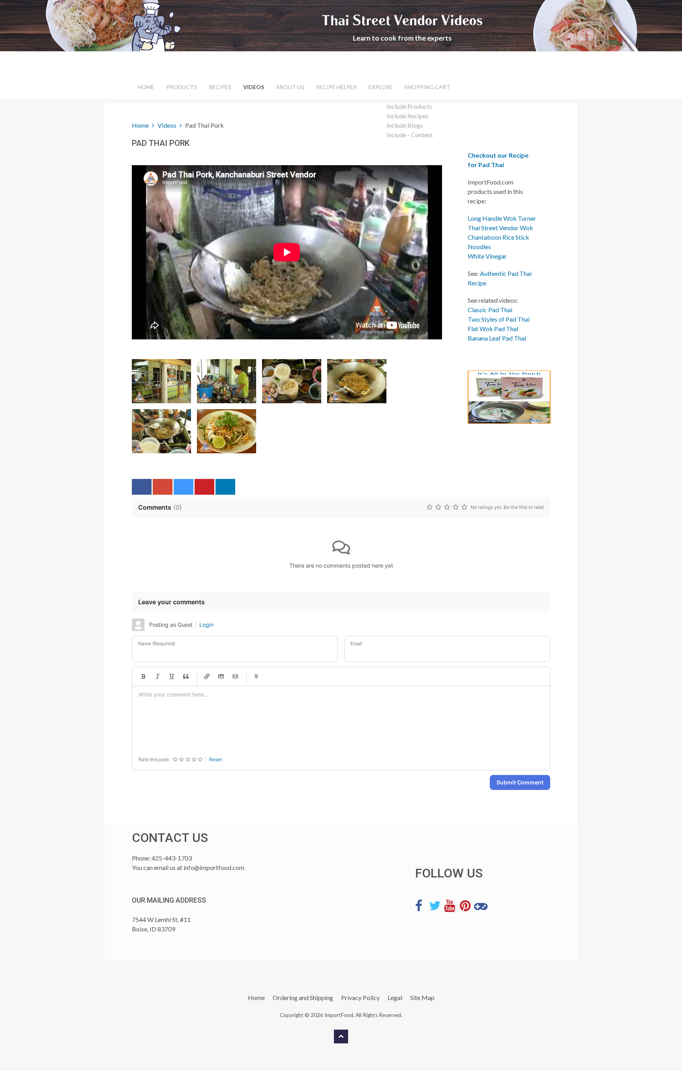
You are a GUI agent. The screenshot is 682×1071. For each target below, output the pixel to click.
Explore (381, 87)
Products (181, 87)
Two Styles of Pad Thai (499, 319)
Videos (253, 87)
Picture (221, 676)
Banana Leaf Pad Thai (497, 338)
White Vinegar (487, 256)
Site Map (422, 997)
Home (146, 87)
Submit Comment (520, 782)
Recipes (220, 87)
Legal (395, 997)
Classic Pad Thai (490, 309)
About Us (290, 87)
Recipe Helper (336, 87)
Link (207, 676)
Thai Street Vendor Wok (500, 227)
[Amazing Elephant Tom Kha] (503, 397)
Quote (186, 676)
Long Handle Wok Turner (502, 218)
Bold (143, 676)
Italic (157, 676)
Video (235, 676)
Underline (171, 676)
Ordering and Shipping (303, 997)
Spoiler (256, 676)
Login (206, 624)
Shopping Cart (427, 87)
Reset (215, 759)
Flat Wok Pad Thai (493, 328)
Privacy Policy (360, 997)
